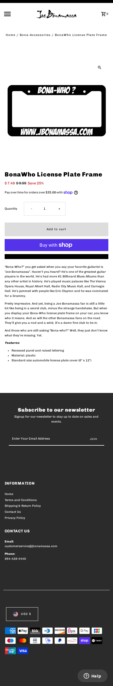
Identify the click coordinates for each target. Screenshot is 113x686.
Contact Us (13, 512)
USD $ (26, 614)
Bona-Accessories (35, 35)
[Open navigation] (18, 14)
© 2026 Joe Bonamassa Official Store (34, 675)
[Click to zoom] (99, 67)
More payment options (56, 256)
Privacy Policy (15, 518)
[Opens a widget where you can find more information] (92, 676)
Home (10, 35)
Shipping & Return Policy (23, 506)
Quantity (11, 208)
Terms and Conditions (21, 500)
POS (69, 675)
